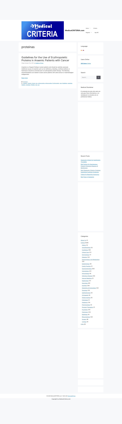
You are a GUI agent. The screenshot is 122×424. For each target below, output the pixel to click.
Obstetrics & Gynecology (89, 288)
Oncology (25, 81)
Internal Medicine (87, 278)
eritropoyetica (41, 83)
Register (88, 32)
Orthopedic (85, 295)
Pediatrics (85, 302)
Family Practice (86, 266)
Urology (84, 321)
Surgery (84, 319)
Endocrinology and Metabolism (90, 259)
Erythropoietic (55, 83)
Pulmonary (85, 312)
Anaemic (25, 83)
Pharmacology (86, 305)
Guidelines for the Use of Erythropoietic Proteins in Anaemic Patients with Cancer (45, 59)
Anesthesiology (86, 247)
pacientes (70, 83)
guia (61, 83)
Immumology (85, 273)
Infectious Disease (87, 276)
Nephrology (85, 280)
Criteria (95, 28)
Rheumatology (86, 317)
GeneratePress (71, 396)
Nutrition (84, 285)
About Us (83, 240)
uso (39, 84)
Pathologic (85, 300)
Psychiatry (85, 309)
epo (37, 83)
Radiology (85, 314)
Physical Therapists (87, 307)
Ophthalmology (86, 293)
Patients (23, 84)
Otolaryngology (86, 297)
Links (82, 324)
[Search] (99, 77)
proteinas (28, 84)
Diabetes (84, 257)
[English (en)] (83, 50)
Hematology (85, 271)
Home (87, 28)
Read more (24, 78)
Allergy (84, 245)
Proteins (33, 84)
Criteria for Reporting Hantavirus (90, 174)
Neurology (85, 283)
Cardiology (85, 250)
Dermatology (85, 255)
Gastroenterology (87, 268)
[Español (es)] (81, 50)
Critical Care (85, 252)
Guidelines (64, 83)
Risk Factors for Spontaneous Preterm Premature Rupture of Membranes (89, 166)
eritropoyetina (48, 83)
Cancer (33, 83)
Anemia (29, 83)
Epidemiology (86, 264)
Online (86, 63)
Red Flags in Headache (87, 177)
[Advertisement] (42, 10)
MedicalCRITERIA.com (74, 30)
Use (36, 84)
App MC (97, 32)
